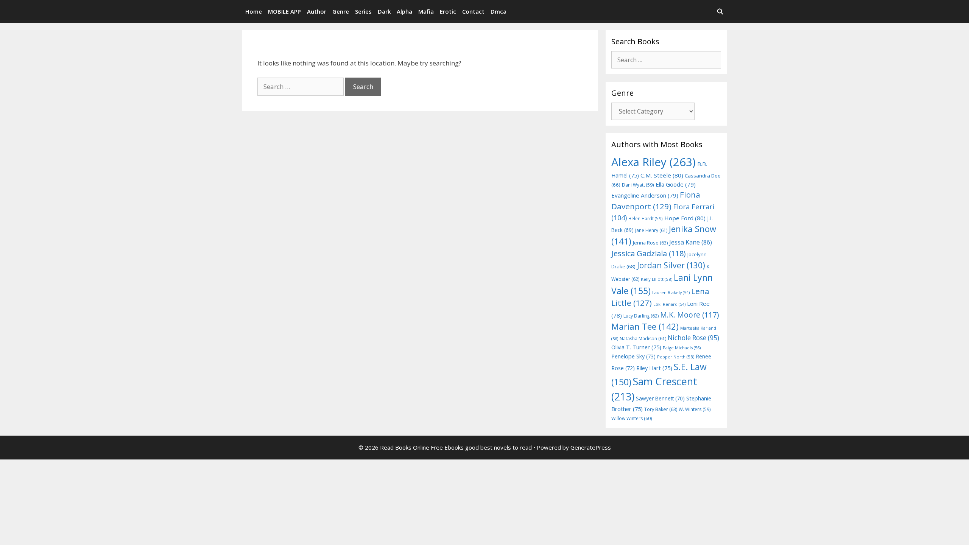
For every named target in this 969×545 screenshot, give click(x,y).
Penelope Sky (633, 356)
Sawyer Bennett (660, 398)
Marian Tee (645, 326)
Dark (384, 11)
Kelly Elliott (656, 279)
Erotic (448, 11)
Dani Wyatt (638, 185)
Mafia (426, 11)
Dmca (498, 11)
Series (363, 11)
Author (316, 11)
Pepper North (675, 357)
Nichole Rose (693, 337)
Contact (473, 11)
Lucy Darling (641, 316)
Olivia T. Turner (636, 347)
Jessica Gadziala (648, 253)
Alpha (404, 11)
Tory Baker (660, 409)
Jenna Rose (650, 243)
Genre (340, 11)
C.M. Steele (661, 175)
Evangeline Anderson (644, 195)
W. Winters (695, 409)
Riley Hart (654, 368)
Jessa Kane (690, 242)
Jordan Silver (671, 265)
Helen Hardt (645, 218)
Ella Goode (676, 184)
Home (253, 11)
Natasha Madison (643, 338)
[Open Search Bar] (720, 11)
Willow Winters (631, 418)
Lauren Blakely (671, 292)
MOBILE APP (284, 11)
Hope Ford (685, 218)
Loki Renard (669, 304)
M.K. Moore (689, 315)
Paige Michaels (682, 347)
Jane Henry (651, 230)
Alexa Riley (653, 162)
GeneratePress (590, 447)
